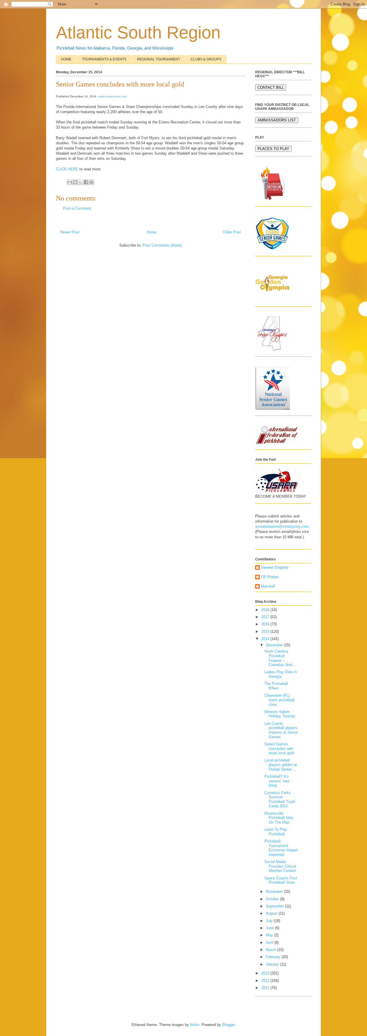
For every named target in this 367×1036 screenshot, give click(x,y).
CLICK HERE (67, 169)
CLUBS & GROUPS (206, 59)
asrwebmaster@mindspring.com (282, 526)
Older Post (232, 232)
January (273, 964)
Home (151, 232)
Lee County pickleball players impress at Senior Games (281, 730)
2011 (265, 988)
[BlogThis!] (75, 182)
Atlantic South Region (138, 32)
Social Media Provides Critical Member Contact (280, 866)
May (270, 935)
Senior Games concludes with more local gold (279, 748)
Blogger (228, 1025)
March (271, 950)
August (272, 913)
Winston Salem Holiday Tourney (279, 714)
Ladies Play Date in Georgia (280, 674)
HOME (66, 59)
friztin (194, 1025)
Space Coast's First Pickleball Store (280, 880)
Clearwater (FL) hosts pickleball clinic (279, 699)
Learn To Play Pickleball (275, 831)
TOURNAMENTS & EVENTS (104, 59)
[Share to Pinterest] (91, 182)
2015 (265, 631)
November (275, 891)
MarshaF (268, 586)
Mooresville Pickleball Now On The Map (278, 817)
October (273, 899)
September (275, 906)
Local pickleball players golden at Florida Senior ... (280, 764)
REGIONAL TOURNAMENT (158, 59)
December (275, 645)
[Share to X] (80, 182)
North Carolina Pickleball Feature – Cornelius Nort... (280, 658)
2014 (265, 639)
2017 (265, 617)
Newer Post (69, 232)
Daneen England (274, 567)
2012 (265, 980)
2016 (265, 624)
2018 (265, 610)
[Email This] (70, 182)
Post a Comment (77, 208)
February (274, 957)
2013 (265, 973)
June (270, 928)
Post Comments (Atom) (162, 245)
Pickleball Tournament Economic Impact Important (281, 848)
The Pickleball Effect (276, 686)
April (270, 942)
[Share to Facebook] (86, 182)
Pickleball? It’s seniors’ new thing (276, 780)
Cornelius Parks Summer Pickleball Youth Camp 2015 (279, 799)
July (270, 921)
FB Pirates (270, 577)
